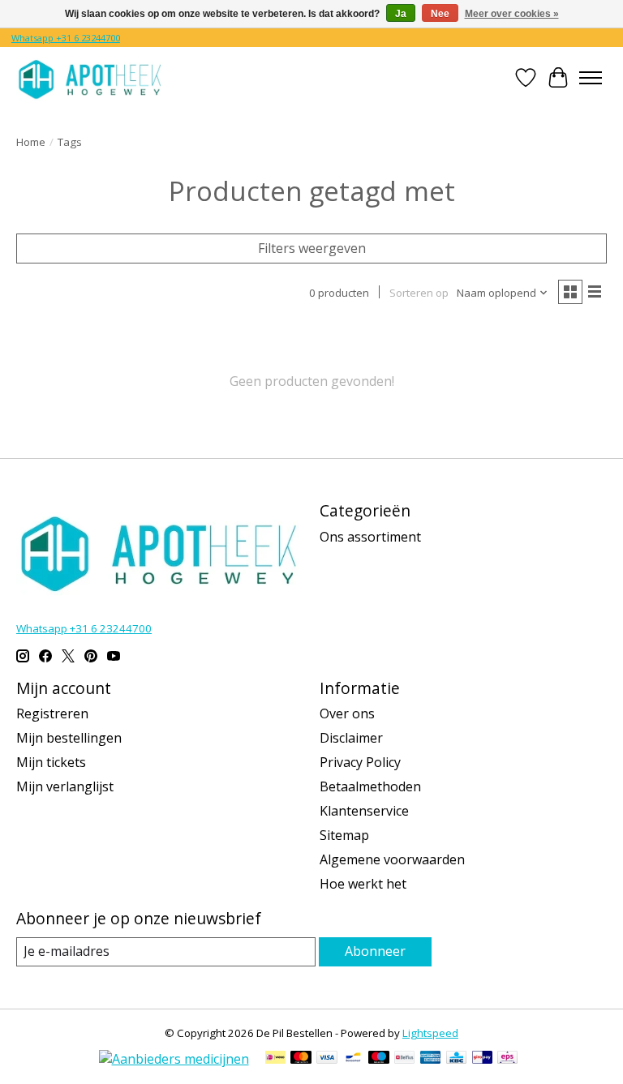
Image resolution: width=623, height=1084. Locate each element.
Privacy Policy (360, 762)
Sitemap (344, 835)
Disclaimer (351, 738)
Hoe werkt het (363, 884)
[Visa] (326, 1059)
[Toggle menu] (590, 78)
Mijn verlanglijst (65, 786)
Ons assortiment (370, 537)
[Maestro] (378, 1059)
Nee (440, 13)
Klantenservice (364, 811)
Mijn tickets (51, 762)
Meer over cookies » (512, 13)
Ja (400, 13)
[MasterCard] (301, 1059)
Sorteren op (419, 292)
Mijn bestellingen (69, 738)
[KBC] (456, 1059)
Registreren (52, 713)
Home (30, 142)
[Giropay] (482, 1059)
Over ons (347, 713)
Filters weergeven (312, 248)
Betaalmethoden (370, 786)
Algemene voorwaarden (392, 859)
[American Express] (430, 1059)
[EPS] (507, 1059)
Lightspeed (430, 1033)
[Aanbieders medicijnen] (174, 1059)
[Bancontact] (353, 1059)
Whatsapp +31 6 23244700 (65, 38)
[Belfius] (404, 1059)
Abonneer (375, 951)
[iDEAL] (275, 1059)
